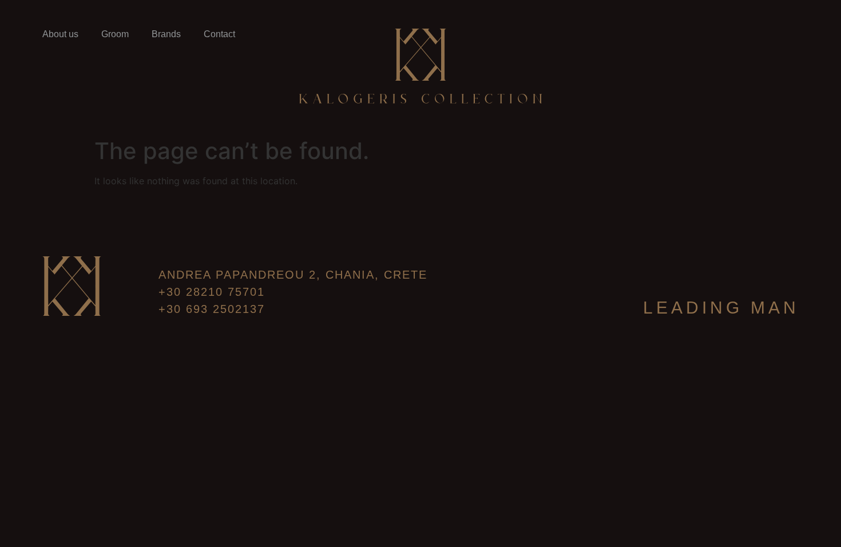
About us (60, 34)
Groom (115, 34)
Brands (166, 34)
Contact (219, 34)
